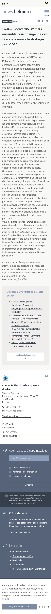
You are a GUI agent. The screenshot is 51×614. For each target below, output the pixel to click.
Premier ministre (20, 551)
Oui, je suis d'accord (19, 607)
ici (40, 245)
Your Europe (18, 564)
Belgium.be (17, 560)
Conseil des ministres (21, 468)
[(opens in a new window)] (42, 21)
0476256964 (11, 432)
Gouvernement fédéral (22, 556)
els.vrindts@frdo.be (11, 436)
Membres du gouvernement (24, 472)
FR (3, 4)
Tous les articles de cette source (25, 356)
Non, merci (44, 607)
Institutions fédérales (21, 476)
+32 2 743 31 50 (13, 407)
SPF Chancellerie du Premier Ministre (29, 569)
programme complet (31, 222)
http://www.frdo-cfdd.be (13, 411)
